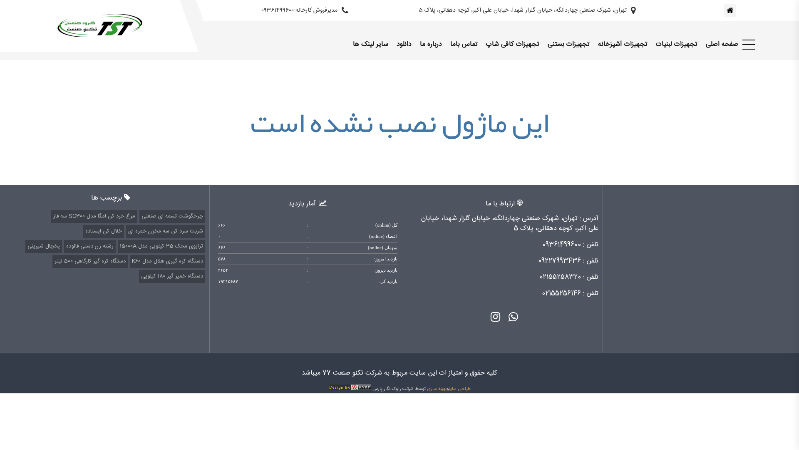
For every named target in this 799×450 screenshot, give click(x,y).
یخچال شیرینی (43, 246)
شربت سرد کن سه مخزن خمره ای (165, 231)
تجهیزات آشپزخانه (623, 44)
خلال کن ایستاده (103, 231)
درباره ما (431, 44)
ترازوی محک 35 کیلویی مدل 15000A (161, 246)
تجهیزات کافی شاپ (512, 44)
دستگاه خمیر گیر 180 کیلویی (172, 276)
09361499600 (561, 245)
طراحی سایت (460, 388)
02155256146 (561, 293)
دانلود (404, 44)
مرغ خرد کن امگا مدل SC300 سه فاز (94, 216)
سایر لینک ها (370, 44)
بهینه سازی (437, 388)
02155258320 (560, 277)
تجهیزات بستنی (569, 44)
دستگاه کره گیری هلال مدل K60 (167, 261)
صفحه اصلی (722, 44)
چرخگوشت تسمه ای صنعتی (172, 216)
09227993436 (559, 261)
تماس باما (464, 44)
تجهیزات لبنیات (676, 44)
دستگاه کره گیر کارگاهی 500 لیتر (90, 261)
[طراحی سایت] (350, 388)
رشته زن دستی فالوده (90, 246)
